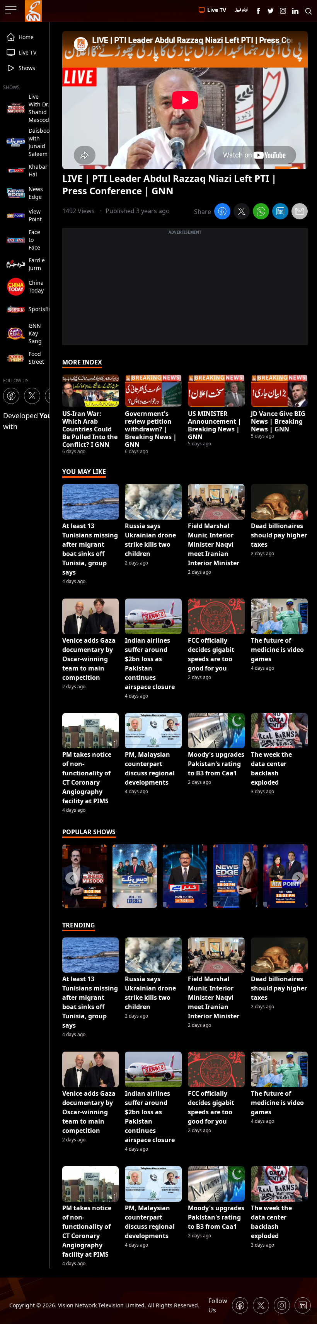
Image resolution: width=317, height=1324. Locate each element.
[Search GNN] (308, 10)
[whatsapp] (261, 212)
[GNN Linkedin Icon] (295, 11)
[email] (299, 212)
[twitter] (241, 212)
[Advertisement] (185, 291)
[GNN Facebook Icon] (258, 11)
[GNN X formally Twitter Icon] (271, 11)
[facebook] (222, 212)
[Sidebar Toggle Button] (12, 9)
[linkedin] (280, 212)
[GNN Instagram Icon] (283, 11)
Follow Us (217, 1305)
